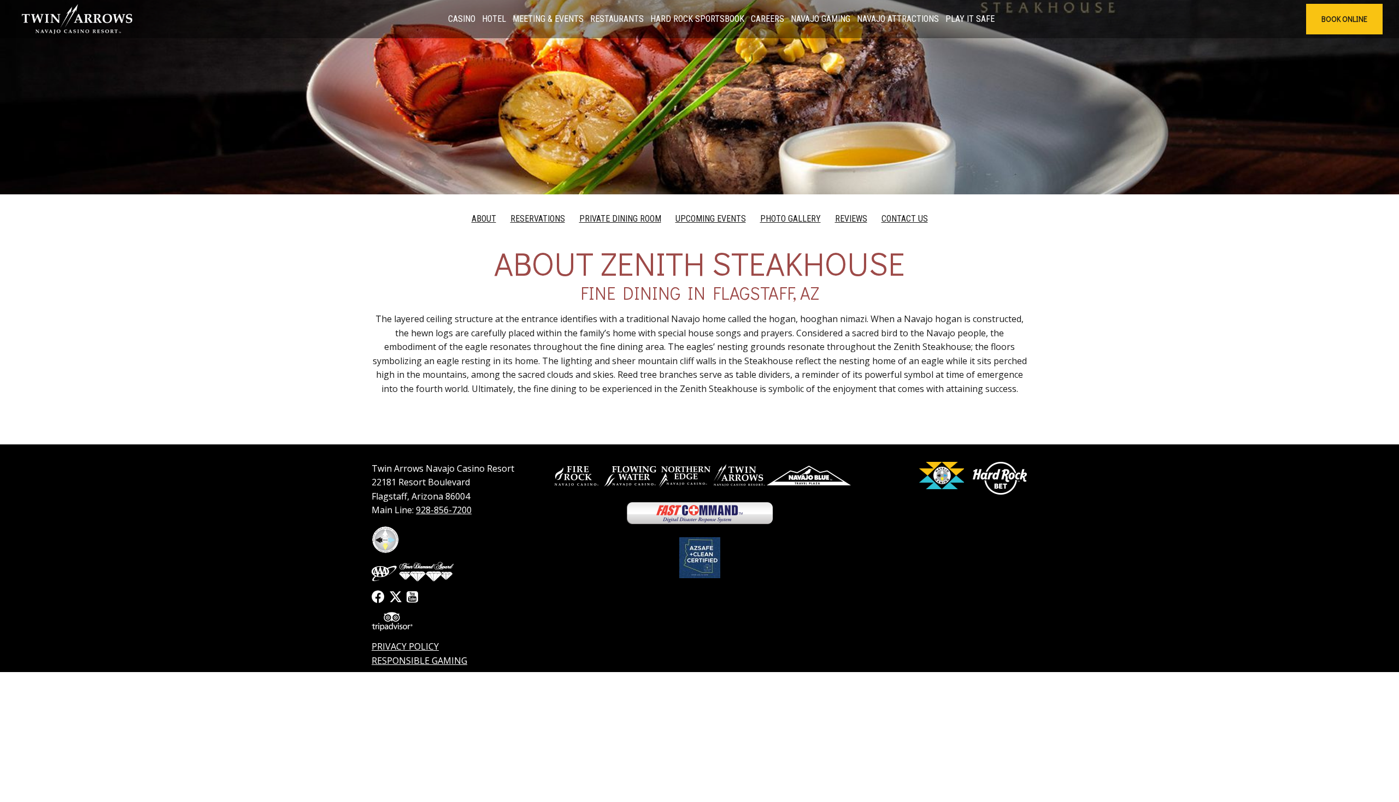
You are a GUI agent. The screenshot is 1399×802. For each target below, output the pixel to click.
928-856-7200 (444, 510)
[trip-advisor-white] (392, 621)
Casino (461, 19)
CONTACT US (904, 218)
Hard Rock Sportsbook (697, 19)
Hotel (494, 19)
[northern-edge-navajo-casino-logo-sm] (684, 476)
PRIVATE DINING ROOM (620, 218)
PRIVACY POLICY (405, 646)
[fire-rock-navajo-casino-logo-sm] (575, 476)
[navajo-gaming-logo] (385, 539)
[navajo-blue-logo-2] (809, 476)
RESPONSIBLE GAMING (419, 661)
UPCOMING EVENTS (710, 218)
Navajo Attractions (898, 19)
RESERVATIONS (537, 218)
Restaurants (617, 19)
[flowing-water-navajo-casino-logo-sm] (630, 476)
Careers (767, 19)
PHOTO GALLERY (790, 218)
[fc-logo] (700, 513)
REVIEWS (851, 218)
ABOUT (484, 218)
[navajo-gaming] (941, 475)
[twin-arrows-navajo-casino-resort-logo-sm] (739, 476)
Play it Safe (970, 19)
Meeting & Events (548, 19)
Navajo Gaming (820, 19)
